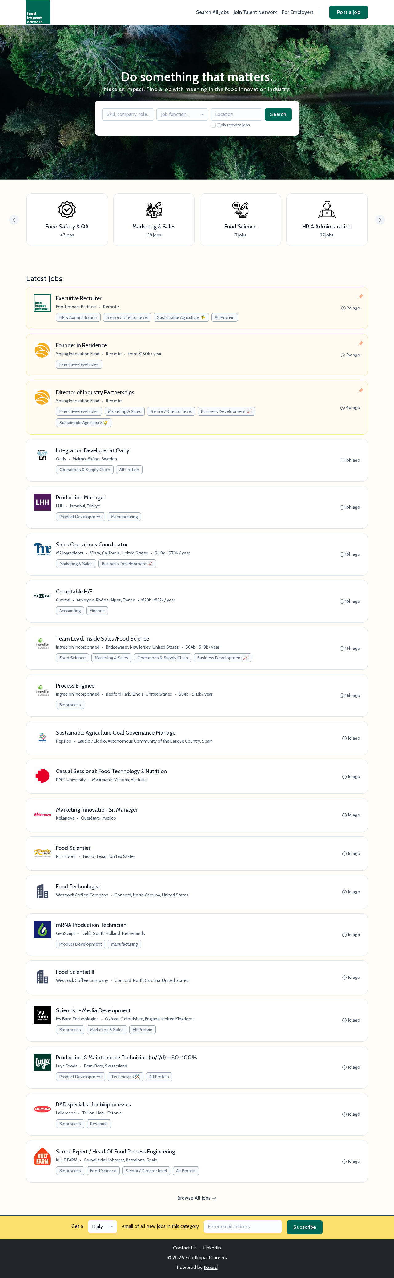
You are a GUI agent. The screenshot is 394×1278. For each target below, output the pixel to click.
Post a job (348, 12)
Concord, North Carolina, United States (151, 895)
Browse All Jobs (194, 1198)
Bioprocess (70, 705)
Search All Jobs (212, 12)
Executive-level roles (79, 364)
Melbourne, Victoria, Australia (119, 779)
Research (99, 1123)
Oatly (61, 459)
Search (278, 114)
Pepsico (63, 741)
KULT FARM (66, 1160)
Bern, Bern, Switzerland (105, 1066)
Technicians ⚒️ (125, 1076)
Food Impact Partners (76, 306)
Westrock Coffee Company (82, 895)
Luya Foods (67, 1066)
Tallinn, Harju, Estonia (102, 1113)
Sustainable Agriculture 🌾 (181, 317)
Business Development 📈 (226, 411)
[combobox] (182, 114)
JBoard (211, 1267)
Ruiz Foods (66, 856)
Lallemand (66, 1113)
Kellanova (65, 818)
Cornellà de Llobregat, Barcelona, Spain (120, 1160)
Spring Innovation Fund (77, 353)
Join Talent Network (255, 12)
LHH (60, 506)
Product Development (80, 516)
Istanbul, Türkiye (85, 506)
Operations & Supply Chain (84, 469)
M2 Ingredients (70, 553)
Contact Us (185, 1248)
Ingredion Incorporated (77, 647)
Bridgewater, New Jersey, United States (142, 647)
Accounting (70, 610)
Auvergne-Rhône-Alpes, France (106, 600)
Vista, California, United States (119, 553)
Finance (97, 610)
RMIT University (71, 779)
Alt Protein (225, 317)
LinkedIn (212, 1248)
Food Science (72, 658)
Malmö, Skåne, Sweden (95, 459)
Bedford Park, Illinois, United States (139, 694)
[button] (380, 220)
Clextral (63, 600)
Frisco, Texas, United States (109, 856)
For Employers (297, 12)
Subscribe (304, 1227)
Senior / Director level (127, 317)
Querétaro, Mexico (98, 818)
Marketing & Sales (124, 411)
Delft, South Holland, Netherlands (113, 933)
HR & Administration (78, 317)
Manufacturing (124, 516)
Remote (111, 306)
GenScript (65, 933)
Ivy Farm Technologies (77, 1019)
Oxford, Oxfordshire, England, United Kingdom (149, 1019)
